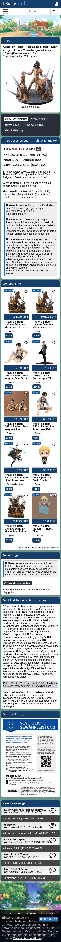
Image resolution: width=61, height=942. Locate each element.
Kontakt (31, 913)
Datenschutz (15, 913)
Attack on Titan (30, 53)
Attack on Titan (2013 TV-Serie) (24, 56)
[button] (5, 11)
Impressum (47, 913)
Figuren (8, 53)
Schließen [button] (49, 919)
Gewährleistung (14, 130)
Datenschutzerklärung (28, 938)
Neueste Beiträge (14, 803)
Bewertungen (12, 124)
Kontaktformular (48, 700)
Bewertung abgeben (18, 583)
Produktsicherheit (33, 124)
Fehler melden (48, 140)
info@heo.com (43, 686)
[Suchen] (54, 11)
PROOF (37, 160)
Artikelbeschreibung (16, 119)
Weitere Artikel (39, 119)
